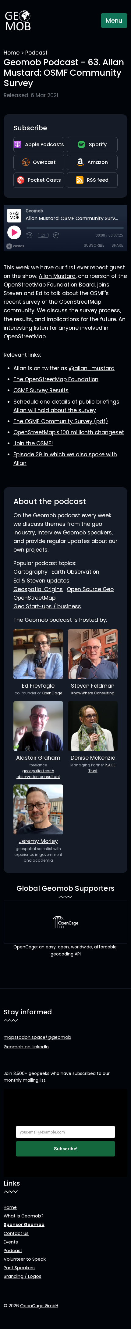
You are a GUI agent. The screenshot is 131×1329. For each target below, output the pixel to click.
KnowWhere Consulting (93, 693)
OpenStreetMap (34, 598)
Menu (114, 20)
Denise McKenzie (93, 757)
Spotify (98, 144)
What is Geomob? (24, 1216)
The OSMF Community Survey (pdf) (60, 421)
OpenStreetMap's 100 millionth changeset (68, 432)
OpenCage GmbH (39, 1306)
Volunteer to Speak (25, 1259)
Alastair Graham (38, 757)
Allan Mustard (57, 276)
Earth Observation (75, 571)
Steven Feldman (93, 685)
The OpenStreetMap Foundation (55, 379)
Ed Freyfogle (38, 685)
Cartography (30, 571)
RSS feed (97, 180)
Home (11, 52)
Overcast (44, 162)
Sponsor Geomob (24, 1224)
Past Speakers (19, 1268)
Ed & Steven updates (41, 580)
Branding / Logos (22, 1276)
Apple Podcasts (44, 144)
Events (11, 1242)
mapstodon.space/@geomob (37, 1037)
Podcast (36, 52)
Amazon (97, 162)
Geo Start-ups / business (47, 606)
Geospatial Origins (38, 589)
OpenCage (52, 693)
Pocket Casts (44, 180)
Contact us (16, 1233)
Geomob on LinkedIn (26, 1047)
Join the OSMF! (33, 443)
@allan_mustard (92, 368)
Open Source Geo (90, 589)
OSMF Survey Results (41, 390)
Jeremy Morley (38, 841)
